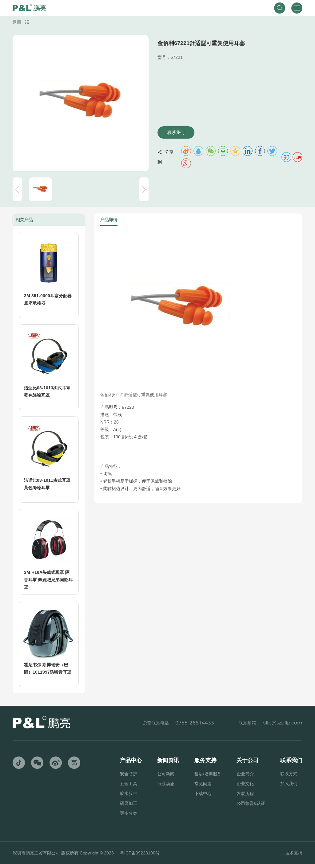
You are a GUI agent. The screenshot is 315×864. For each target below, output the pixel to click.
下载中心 (203, 793)
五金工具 (128, 783)
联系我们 (176, 132)
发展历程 (245, 793)
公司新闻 (165, 773)
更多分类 (128, 813)
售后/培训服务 (207, 773)
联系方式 (288, 773)
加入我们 (288, 783)
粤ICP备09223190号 (140, 852)
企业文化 (245, 783)
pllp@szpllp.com (282, 723)
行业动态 (165, 783)
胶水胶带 (128, 793)
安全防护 (128, 773)
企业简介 (245, 773)
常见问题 (203, 783)
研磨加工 (128, 803)
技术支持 (293, 852)
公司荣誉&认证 (251, 803)
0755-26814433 (194, 723)
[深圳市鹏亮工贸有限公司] (29, 8)
